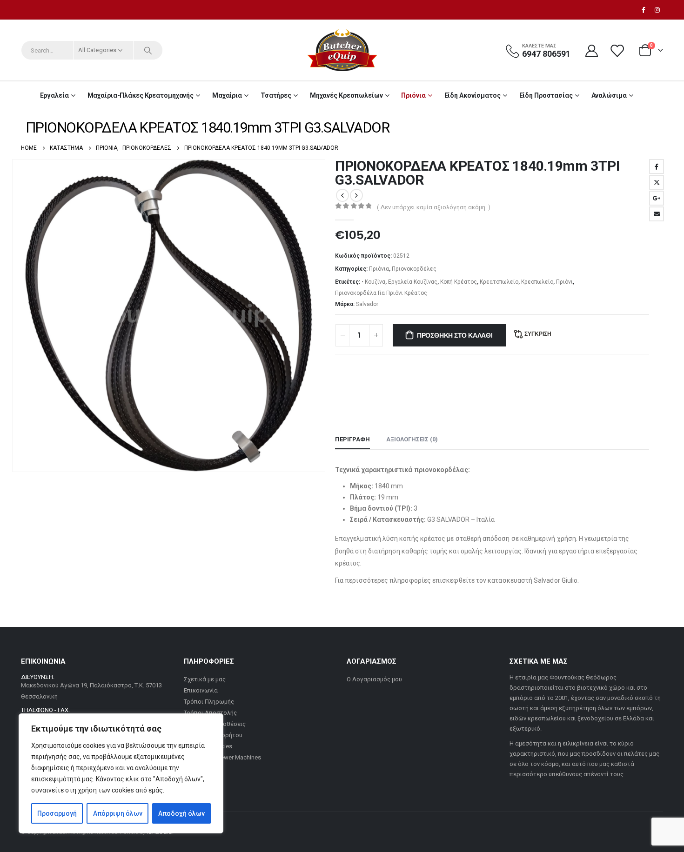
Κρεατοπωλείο (499, 282)
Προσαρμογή (57, 813)
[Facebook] (643, 10)
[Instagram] (657, 10)
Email (656, 213)
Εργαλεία (54, 95)
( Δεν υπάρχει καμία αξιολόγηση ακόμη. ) (433, 207)
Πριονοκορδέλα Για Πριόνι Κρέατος (381, 293)
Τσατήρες (276, 95)
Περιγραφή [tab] (352, 439)
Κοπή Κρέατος (458, 282)
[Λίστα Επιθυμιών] (618, 50)
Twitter (656, 182)
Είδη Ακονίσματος (472, 95)
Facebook (656, 166)
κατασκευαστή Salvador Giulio (532, 580)
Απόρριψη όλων (117, 813)
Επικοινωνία (201, 690)
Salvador (367, 304)
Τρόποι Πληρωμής (209, 701)
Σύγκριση (537, 334)
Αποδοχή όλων (181, 813)
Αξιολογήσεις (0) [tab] (412, 439)
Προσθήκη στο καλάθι (455, 335)
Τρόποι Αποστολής (210, 712)
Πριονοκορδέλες (414, 269)
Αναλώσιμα (609, 95)
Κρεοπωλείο (537, 282)
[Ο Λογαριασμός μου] (591, 50)
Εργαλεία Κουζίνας (412, 282)
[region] (121, 773)
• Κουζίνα (373, 282)
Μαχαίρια (227, 95)
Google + (656, 198)
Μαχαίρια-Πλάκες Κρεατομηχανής (140, 95)
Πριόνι (564, 282)
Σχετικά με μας (205, 679)
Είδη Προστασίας (546, 95)
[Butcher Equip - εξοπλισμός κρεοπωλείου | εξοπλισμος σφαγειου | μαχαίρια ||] (342, 50)
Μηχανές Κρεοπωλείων (346, 95)
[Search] (148, 50)
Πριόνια (413, 95)
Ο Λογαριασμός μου (374, 679)
